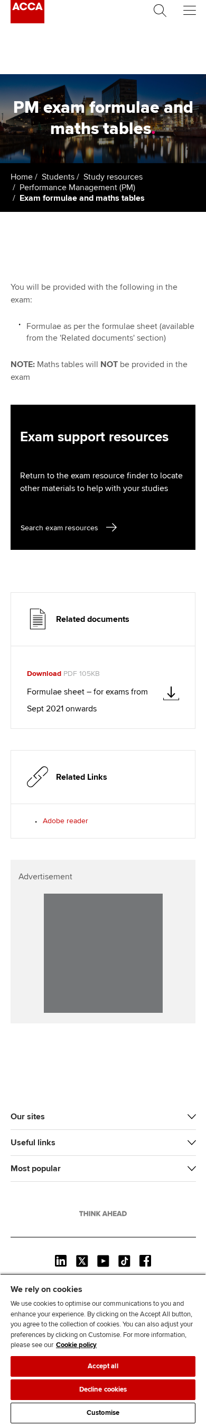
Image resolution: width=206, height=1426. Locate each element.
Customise (103, 1413)
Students (58, 177)
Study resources (113, 177)
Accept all (103, 1366)
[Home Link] (103, 1213)
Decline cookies (103, 1389)
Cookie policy (76, 1345)
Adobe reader (65, 820)
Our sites (28, 1116)
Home (22, 177)
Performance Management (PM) (77, 187)
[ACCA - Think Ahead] (27, 20)
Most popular (36, 1168)
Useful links (33, 1142)
